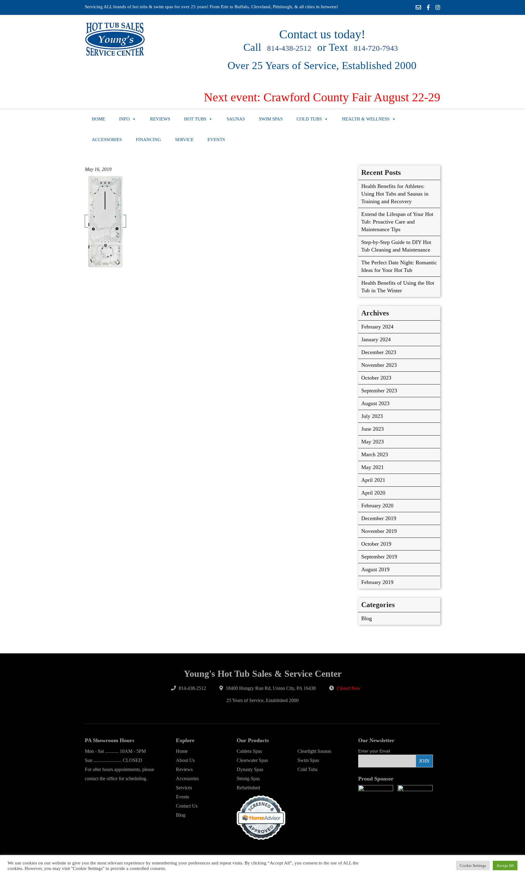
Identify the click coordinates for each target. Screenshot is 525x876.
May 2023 (372, 442)
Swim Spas (271, 118)
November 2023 (379, 365)
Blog (366, 618)
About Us (185, 760)
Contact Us (186, 805)
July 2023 (372, 416)
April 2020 (373, 493)
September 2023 (379, 391)
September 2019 (379, 557)
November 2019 (379, 531)
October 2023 (376, 378)
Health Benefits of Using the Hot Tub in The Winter (397, 287)
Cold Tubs (309, 118)
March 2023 (374, 454)
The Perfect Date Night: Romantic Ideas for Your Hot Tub (399, 266)
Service (184, 139)
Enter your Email (374, 751)
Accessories (107, 139)
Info (124, 118)
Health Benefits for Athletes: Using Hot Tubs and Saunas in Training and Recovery (394, 193)
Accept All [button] (505, 865)
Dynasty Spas (250, 769)
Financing (148, 139)
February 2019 (377, 582)
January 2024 (376, 339)
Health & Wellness (365, 118)
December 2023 (378, 352)
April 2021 (373, 480)
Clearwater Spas (252, 760)
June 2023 (372, 429)
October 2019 (376, 544)
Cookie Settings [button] (473, 865)
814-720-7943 (376, 48)
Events (216, 139)
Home (98, 118)
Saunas (236, 118)
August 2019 (375, 569)
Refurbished (248, 787)
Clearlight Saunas (314, 751)
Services (184, 787)
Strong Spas (248, 778)
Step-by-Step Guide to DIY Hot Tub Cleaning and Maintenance (396, 246)
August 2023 (375, 403)
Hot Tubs (195, 118)
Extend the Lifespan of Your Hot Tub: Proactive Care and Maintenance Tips (397, 221)
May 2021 (372, 467)
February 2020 (377, 505)
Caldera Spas (249, 751)
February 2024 (377, 327)
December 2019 (378, 518)
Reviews (160, 118)
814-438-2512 (289, 48)
